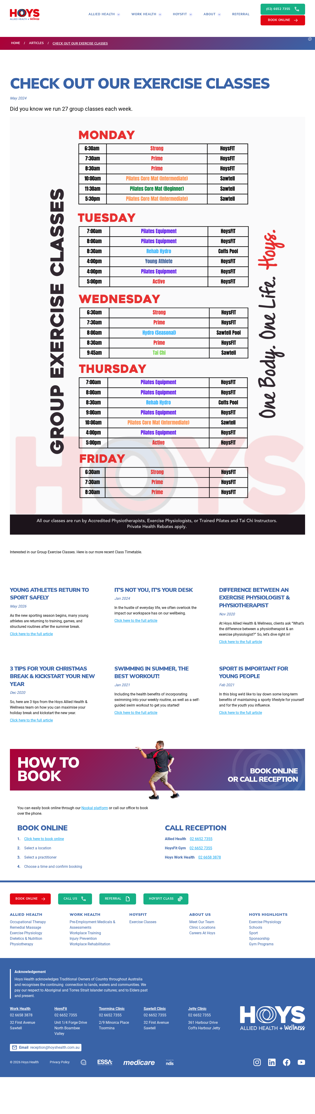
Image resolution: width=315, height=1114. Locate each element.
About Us (200, 914)
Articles (36, 43)
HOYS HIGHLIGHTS (268, 914)
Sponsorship (259, 938)
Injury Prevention (83, 938)
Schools (255, 927)
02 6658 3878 (209, 857)
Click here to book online (44, 839)
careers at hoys (202, 933)
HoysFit (138, 914)
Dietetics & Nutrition (26, 938)
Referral (241, 14)
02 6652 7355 (201, 839)
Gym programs (261, 944)
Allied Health (26, 914)
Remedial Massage (25, 927)
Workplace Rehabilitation (90, 944)
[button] (104, 15)
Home (15, 43)
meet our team (201, 922)
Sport (253, 933)
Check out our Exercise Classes (80, 44)
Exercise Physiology (26, 933)
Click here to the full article (31, 634)
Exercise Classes (142, 922)
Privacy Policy (60, 1062)
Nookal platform (94, 808)
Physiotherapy (21, 944)
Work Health (85, 914)
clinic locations (202, 927)
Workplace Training (85, 933)
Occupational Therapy (28, 922)
